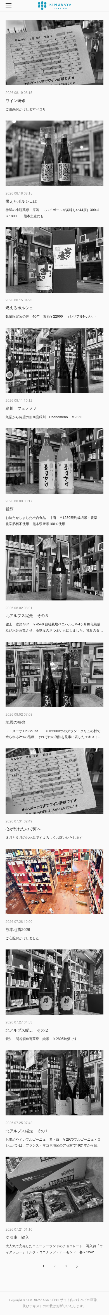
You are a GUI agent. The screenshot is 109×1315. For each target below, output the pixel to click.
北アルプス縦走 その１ (27, 1130)
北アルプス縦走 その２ (27, 1030)
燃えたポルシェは (21, 201)
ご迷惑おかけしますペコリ (26, 109)
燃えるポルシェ (19, 307)
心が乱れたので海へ (23, 828)
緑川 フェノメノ (21, 408)
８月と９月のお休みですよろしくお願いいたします (44, 837)
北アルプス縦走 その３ (27, 615)
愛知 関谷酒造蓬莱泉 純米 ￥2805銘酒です (41, 1038)
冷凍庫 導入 (17, 1237)
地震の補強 (15, 722)
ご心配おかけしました (22, 937)
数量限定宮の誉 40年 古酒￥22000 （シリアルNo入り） (52, 316)
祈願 (9, 509)
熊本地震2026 (18, 929)
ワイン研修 (15, 100)
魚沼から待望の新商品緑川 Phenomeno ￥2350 (44, 416)
